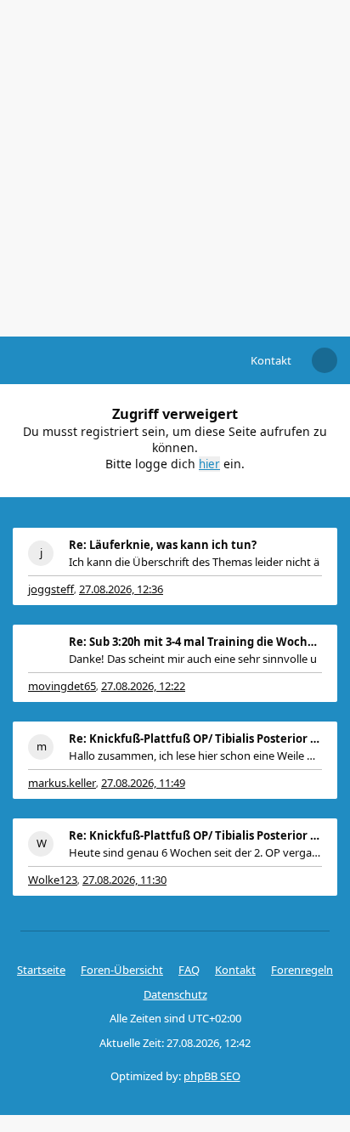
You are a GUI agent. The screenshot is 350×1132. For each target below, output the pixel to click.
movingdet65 (62, 685)
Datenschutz (175, 994)
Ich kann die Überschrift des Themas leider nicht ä (194, 561)
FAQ (189, 969)
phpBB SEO (211, 1076)
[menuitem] (271, 360)
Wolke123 (52, 879)
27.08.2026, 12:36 (121, 589)
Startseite (41, 969)
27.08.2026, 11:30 (124, 879)
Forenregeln (302, 969)
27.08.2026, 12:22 (143, 685)
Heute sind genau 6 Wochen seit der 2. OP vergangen (195, 852)
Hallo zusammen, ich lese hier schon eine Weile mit (195, 755)
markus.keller (62, 782)
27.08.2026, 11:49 (143, 782)
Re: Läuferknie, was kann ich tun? (163, 544)
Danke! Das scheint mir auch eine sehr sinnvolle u (193, 658)
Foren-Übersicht (122, 969)
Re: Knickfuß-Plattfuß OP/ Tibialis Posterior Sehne (195, 738)
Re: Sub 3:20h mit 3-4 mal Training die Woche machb (195, 641)
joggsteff (51, 589)
